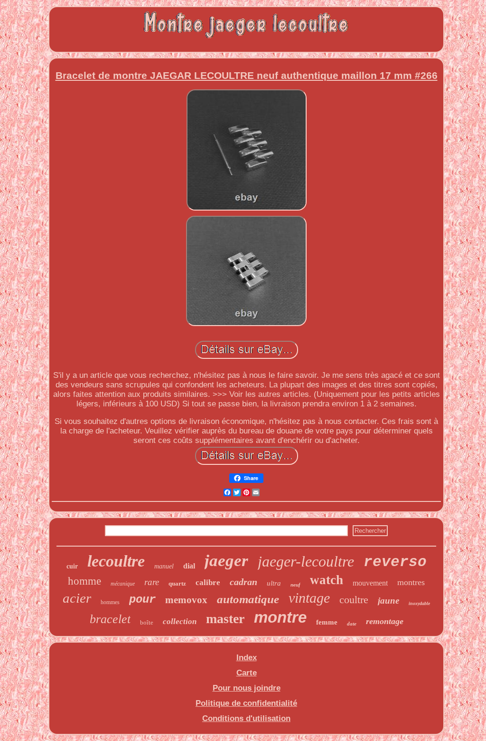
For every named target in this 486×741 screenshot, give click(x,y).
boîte (146, 622)
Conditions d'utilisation (246, 718)
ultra (274, 583)
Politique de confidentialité (246, 703)
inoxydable (419, 603)
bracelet (110, 619)
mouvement (370, 583)
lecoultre (116, 561)
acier (77, 598)
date (351, 623)
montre (280, 617)
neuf (295, 584)
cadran (243, 582)
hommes (110, 602)
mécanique (123, 583)
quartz (177, 583)
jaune (388, 601)
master (225, 618)
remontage (384, 621)
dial (189, 566)
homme (84, 581)
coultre (353, 600)
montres (411, 582)
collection (179, 621)
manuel (164, 566)
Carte (246, 672)
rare (151, 582)
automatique (248, 599)
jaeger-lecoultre (306, 561)
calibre (208, 582)
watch (326, 580)
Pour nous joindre (246, 688)
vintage (309, 598)
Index (246, 657)
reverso (395, 562)
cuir (72, 566)
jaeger (226, 560)
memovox (186, 600)
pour (142, 599)
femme (326, 622)
